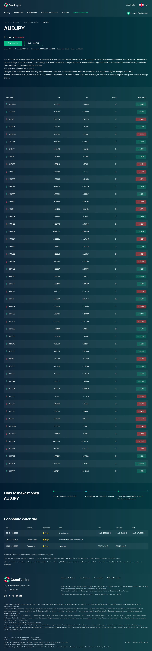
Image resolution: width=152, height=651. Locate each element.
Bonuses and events (49, 12)
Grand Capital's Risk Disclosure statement (26, 623)
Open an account (80, 12)
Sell (33, 43)
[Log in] (128, 13)
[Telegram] (13, 595)
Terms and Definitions (68, 578)
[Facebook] (9, 595)
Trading (7, 12)
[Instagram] (5, 595)
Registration (143, 13)
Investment (18, 12)
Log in (133, 13)
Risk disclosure (85, 578)
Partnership (32, 12)
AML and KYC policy (113, 578)
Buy (13, 43)
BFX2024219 (24, 640)
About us (65, 12)
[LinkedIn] (17, 595)
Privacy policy (98, 578)
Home (6, 22)
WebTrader (130, 5)
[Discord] (20, 595)
